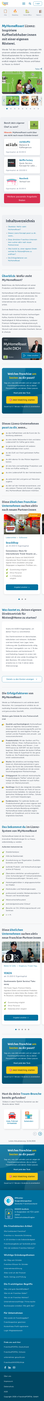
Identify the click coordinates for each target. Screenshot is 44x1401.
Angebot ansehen (21, 587)
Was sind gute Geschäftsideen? (16, 1289)
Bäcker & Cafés (10, 966)
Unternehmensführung (13, 1268)
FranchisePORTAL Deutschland (16, 1347)
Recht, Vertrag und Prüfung (15, 1277)
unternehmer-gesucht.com (14, 1357)
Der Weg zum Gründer (13, 1260)
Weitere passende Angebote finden (22, 198)
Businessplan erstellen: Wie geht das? (19, 1306)
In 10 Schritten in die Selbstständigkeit (19, 1239)
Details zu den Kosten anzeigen (20, 679)
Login (37, 3)
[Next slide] (40, 1134)
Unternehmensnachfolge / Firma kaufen (19, 1302)
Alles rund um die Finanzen (15, 1273)
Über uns (7, 1376)
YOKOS (8, 973)
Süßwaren (23, 538)
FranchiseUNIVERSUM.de (14, 1362)
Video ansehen (32, 355)
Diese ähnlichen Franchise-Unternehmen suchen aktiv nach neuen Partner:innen (23, 242)
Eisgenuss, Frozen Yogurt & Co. (31, 966)
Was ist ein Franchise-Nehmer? (16, 1297)
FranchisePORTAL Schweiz (14, 1352)
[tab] (10, 100)
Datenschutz (9, 1386)
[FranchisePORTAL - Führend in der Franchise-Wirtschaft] (5, 3)
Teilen (37, 69)
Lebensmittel (11, 538)
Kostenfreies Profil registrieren (16, 1326)
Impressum (8, 1381)
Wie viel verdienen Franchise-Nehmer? (19, 1248)
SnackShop (12, 542)
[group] (11, 1119)
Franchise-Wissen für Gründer (16, 1264)
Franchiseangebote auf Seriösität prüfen (20, 1244)
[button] (30, 3)
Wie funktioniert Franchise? (15, 1231)
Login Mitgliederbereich (13, 1330)
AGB (6, 1392)
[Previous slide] (35, 1134)
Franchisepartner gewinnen (15, 1322)
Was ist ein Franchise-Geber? (15, 1293)
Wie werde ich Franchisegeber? (16, 1318)
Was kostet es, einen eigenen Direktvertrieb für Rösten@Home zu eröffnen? (22, 251)
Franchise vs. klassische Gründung (17, 1235)
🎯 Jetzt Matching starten (22, 400)
